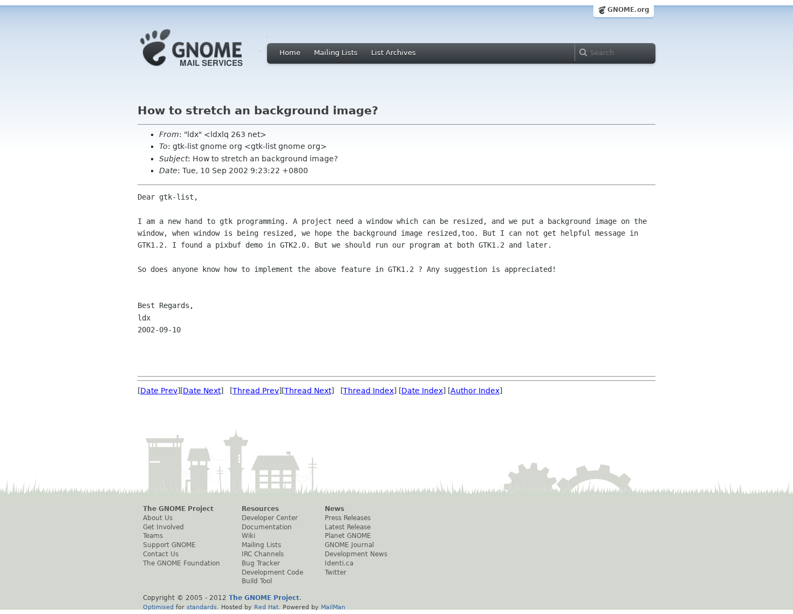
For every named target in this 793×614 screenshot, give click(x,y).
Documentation (267, 527)
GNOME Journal (349, 545)
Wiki (248, 536)
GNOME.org (628, 9)
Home (289, 53)
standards (202, 607)
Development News (356, 554)
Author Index (475, 390)
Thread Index (368, 390)
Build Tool (257, 581)
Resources (260, 509)
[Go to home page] (207, 69)
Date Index (422, 390)
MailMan (333, 607)
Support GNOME (169, 545)
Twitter (335, 572)
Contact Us (161, 554)
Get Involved (163, 527)
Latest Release (348, 527)
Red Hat (266, 607)
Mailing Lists (336, 53)
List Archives (393, 53)
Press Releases (348, 518)
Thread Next (307, 390)
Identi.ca (339, 563)
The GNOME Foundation (181, 563)
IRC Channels (263, 554)
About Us (158, 518)
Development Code (272, 572)
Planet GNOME (348, 536)
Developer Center (270, 518)
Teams (153, 536)
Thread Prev (256, 390)
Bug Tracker (261, 563)
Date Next (202, 390)
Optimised (158, 607)
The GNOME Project (178, 509)
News (334, 509)
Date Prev (158, 390)
